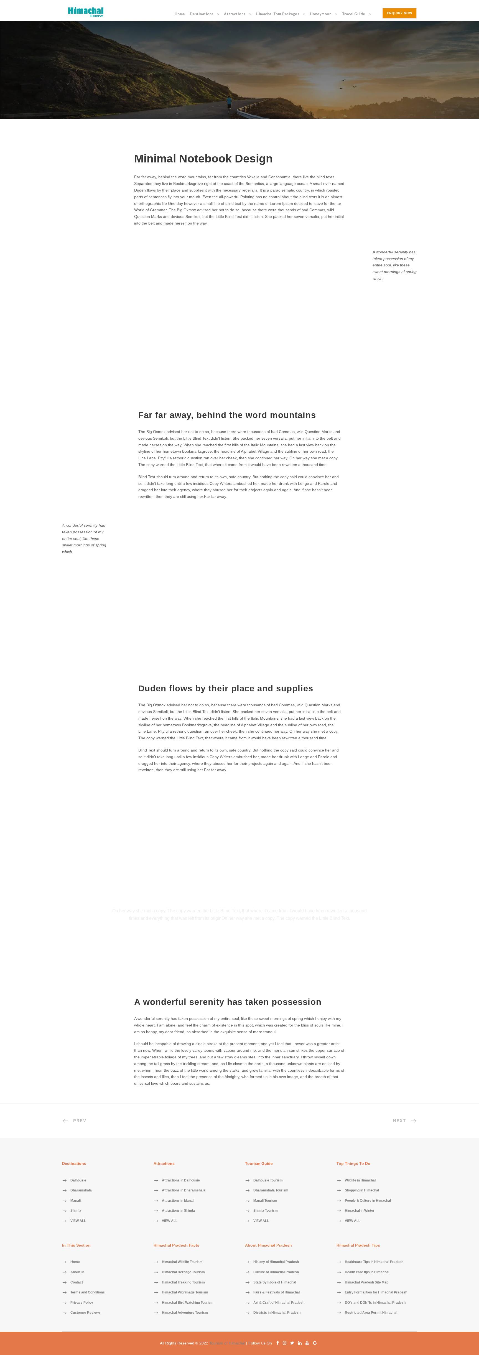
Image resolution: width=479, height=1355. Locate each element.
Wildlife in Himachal (360, 1180)
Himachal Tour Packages (277, 14)
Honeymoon (321, 14)
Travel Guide (353, 14)
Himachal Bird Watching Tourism (187, 1303)
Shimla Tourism (265, 1211)
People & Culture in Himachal (368, 1201)
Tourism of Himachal (227, 1343)
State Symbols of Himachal (274, 1282)
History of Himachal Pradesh (276, 1262)
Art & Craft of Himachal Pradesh (278, 1303)
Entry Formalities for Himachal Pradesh (376, 1293)
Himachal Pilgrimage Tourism (185, 1293)
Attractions (234, 14)
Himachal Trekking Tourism (183, 1282)
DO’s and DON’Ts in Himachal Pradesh (375, 1303)
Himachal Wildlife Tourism (182, 1262)
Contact (76, 1282)
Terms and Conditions (87, 1293)
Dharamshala (81, 1191)
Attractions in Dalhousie (181, 1180)
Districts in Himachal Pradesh (276, 1313)
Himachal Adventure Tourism (185, 1313)
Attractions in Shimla (178, 1211)
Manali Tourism (265, 1201)
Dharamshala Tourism (270, 1191)
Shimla (75, 1211)
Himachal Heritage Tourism (183, 1272)
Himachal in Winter (359, 1211)
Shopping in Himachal (362, 1191)
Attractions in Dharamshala (183, 1191)
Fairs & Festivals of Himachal (276, 1293)
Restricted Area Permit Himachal (371, 1313)
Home (180, 14)
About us (77, 1272)
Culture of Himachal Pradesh (276, 1272)
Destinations (201, 14)
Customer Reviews (85, 1313)
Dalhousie (78, 1180)
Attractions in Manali (178, 1201)
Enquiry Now (399, 13)
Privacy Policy (81, 1303)
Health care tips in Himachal (367, 1272)
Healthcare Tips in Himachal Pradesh (374, 1262)
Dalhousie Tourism (268, 1180)
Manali (75, 1201)
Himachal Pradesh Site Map (366, 1282)
